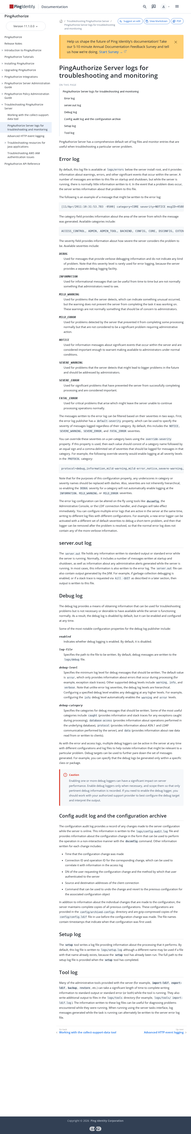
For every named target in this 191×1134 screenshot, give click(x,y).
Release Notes (13, 43)
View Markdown (158, 21)
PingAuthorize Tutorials (19, 57)
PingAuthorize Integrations (21, 76)
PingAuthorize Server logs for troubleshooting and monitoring (27, 127)
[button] (165, 7)
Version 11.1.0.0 (24, 26)
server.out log (72, 105)
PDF (179, 21)
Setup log (70, 126)
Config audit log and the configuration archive (92, 119)
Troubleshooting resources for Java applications (26, 144)
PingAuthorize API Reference (22, 163)
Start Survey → (111, 52)
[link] (22, 6)
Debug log (70, 112)
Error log (69, 98)
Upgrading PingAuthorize (20, 70)
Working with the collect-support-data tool (28, 117)
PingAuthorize (16, 16)
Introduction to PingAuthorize (22, 50)
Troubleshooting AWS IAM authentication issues (23, 155)
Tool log (69, 133)
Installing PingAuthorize (19, 63)
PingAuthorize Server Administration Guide (27, 85)
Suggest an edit (131, 21)
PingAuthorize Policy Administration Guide (26, 96)
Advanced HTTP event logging (25, 136)
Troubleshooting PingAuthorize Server (23, 106)
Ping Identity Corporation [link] (107, 1120)
